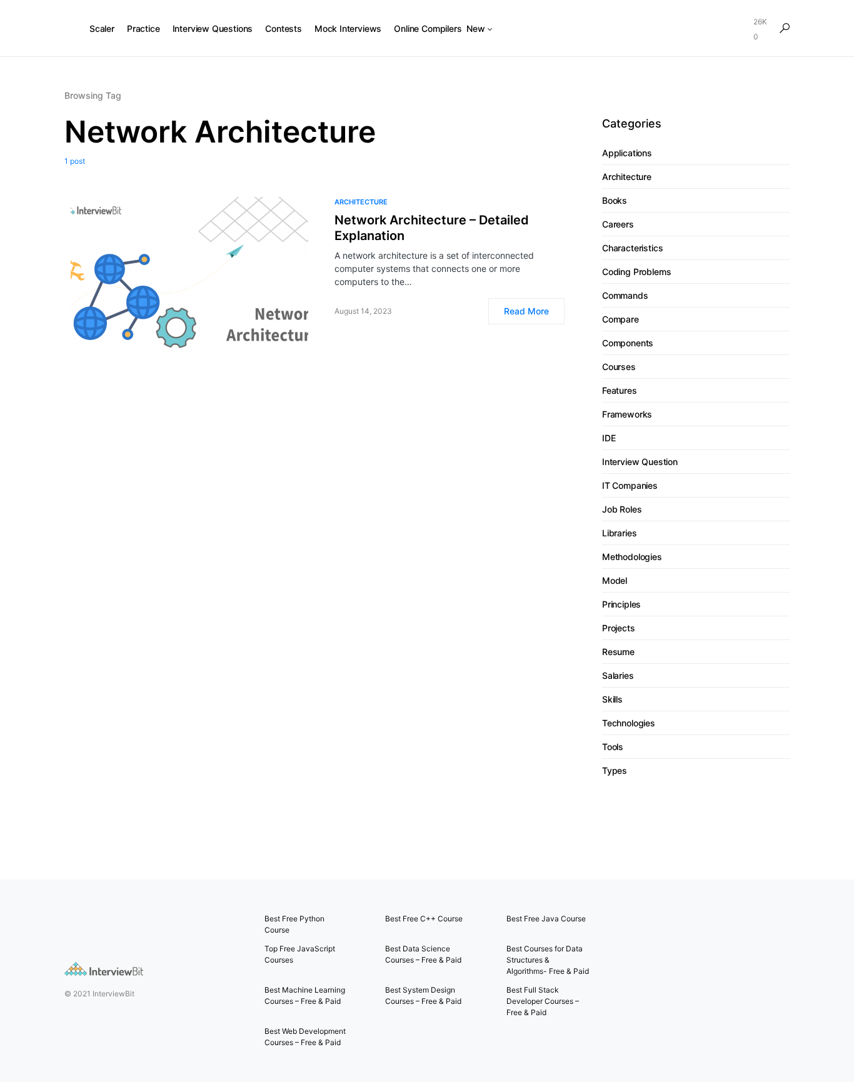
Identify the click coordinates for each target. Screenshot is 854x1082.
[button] (785, 28)
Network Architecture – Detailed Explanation (431, 228)
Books (614, 200)
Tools (612, 746)
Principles (621, 604)
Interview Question (640, 461)
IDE (608, 438)
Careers (618, 224)
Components (627, 343)
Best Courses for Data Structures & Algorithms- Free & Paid (547, 960)
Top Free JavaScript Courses (299, 954)
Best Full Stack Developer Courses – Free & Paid (542, 1001)
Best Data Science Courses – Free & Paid (423, 954)
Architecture (361, 202)
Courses (619, 366)
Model (614, 580)
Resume (618, 651)
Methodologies (632, 556)
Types (614, 770)
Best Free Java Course (546, 918)
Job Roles (621, 509)
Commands (625, 295)
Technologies (628, 723)
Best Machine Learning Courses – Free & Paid (304, 995)
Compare (620, 319)
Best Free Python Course (294, 924)
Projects (618, 628)
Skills (612, 699)
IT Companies (630, 485)
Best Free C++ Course (424, 918)
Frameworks (627, 414)
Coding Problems (636, 271)
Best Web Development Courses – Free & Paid (305, 1036)
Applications (627, 153)
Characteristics (632, 248)
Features (619, 390)
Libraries (619, 533)
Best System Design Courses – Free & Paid (423, 995)
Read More (526, 311)
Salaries (618, 675)
